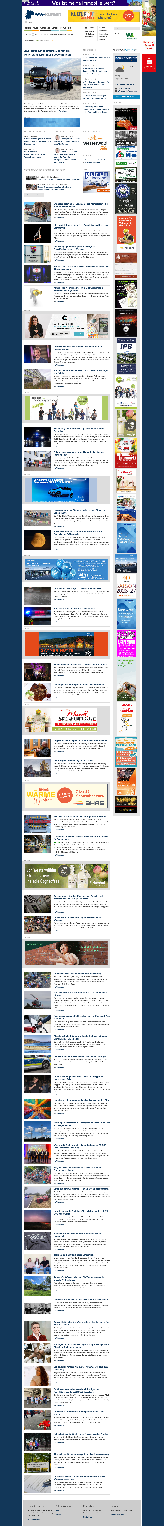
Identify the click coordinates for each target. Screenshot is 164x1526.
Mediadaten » (88, 1517)
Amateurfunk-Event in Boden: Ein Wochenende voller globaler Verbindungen (79, 1278)
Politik (36, 28)
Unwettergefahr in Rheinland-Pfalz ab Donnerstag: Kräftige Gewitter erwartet (82, 1212)
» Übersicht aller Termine (34, 195)
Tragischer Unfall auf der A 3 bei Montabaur (74, 608)
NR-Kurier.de (89, 34)
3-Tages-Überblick (125, 84)
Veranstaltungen (41, 34)
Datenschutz (103, 34)
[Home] (26, 21)
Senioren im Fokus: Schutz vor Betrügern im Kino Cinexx (81, 816)
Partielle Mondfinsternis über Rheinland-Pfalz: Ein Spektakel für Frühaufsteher (78, 533)
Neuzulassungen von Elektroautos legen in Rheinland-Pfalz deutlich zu (82, 1017)
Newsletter (89, 36)
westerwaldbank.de (125, 96)
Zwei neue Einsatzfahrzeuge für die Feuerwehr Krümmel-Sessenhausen (47, 52)
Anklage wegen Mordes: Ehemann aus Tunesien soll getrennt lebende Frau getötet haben (78, 897)
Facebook (91, 28)
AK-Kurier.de (89, 31)
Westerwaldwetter (124, 88)
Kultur (63, 28)
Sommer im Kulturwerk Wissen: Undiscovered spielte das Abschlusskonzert (81, 268)
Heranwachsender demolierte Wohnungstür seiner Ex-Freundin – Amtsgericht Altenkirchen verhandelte (65, 156)
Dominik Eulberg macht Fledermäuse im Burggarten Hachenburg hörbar (78, 1078)
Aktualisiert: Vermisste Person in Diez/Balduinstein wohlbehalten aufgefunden (95, 71)
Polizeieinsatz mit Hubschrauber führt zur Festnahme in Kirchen (80, 993)
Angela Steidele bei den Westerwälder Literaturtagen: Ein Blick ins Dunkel (81, 1323)
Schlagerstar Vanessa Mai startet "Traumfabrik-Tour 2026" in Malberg (67, 141)
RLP (70, 28)
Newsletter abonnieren (93, 162)
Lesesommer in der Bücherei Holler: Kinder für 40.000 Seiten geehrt (79, 511)
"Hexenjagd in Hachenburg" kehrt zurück (73, 760)
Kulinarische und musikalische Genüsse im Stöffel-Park (80, 664)
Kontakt (102, 39)
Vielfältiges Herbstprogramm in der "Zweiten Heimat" (79, 684)
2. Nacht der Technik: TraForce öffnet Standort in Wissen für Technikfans (81, 838)
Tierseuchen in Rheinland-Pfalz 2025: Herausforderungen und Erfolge (81, 371)
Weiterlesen (63, 111)
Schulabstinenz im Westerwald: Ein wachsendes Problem (81, 1434)
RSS (57, 1510)
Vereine (55, 28)
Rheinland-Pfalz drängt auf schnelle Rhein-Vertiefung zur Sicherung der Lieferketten (81, 1037)
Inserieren (102, 28)
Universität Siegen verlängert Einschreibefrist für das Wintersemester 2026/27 (79, 1478)
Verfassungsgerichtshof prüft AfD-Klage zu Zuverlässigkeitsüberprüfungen (74, 247)
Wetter (70, 34)
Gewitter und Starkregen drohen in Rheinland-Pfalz (78, 588)
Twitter (58, 1514)
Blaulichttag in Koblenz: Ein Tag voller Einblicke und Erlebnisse (96, 85)
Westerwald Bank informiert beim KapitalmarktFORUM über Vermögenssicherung (80, 1146)
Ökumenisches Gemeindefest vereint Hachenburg (77, 973)
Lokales (28, 34)
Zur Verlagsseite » (34, 1519)
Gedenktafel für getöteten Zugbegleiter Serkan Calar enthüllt (79, 1413)
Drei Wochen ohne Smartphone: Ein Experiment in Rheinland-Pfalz (78, 348)
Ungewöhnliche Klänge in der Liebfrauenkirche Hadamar (81, 740)
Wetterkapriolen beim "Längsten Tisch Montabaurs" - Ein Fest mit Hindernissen (96, 109)
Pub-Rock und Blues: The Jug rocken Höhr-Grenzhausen (58, 179)
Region (28, 28)
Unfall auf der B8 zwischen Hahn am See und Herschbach (81, 1188)
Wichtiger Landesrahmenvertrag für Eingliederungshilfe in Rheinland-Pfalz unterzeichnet (81, 1345)
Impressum (103, 36)
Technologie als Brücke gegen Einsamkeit (74, 1254)
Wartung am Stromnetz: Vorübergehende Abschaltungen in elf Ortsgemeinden (82, 1124)
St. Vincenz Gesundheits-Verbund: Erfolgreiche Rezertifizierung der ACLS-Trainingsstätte (76, 1390)
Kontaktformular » (117, 1514)
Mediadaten (103, 30)
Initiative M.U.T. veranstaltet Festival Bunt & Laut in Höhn (81, 1100)
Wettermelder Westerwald (127, 91)
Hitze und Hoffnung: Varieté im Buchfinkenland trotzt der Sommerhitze (81, 226)
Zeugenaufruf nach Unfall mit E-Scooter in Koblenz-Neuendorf (78, 1235)
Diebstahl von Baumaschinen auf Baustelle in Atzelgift (80, 1056)
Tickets (117, 34)
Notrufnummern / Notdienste (95, 160)
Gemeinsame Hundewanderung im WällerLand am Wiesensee (77, 918)
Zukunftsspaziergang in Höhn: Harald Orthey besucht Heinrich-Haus (79, 453)
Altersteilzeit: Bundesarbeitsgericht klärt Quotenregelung (81, 1454)
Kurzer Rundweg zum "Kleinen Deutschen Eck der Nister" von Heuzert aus (37, 141)
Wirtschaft (45, 28)
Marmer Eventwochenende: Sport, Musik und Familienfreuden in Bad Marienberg (54, 188)
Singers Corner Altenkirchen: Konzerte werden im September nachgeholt (77, 1168)
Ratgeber (53, 34)
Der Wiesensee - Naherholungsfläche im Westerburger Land (34, 154)
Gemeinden (62, 34)
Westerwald (32, 40)
